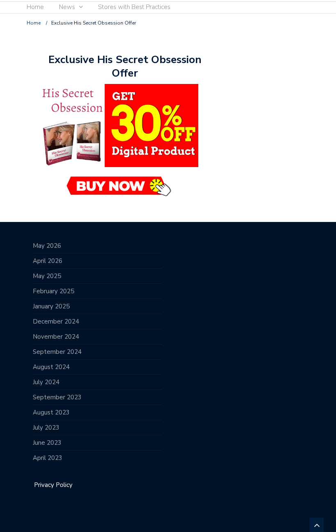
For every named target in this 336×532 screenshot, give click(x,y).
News (67, 7)
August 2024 (51, 367)
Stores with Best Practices (134, 7)
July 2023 (46, 427)
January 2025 (51, 306)
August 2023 (51, 412)
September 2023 (57, 397)
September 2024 (57, 352)
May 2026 (47, 246)
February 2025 (53, 291)
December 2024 (56, 321)
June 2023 (47, 443)
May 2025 (47, 276)
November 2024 (56, 337)
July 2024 (46, 382)
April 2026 (47, 261)
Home (35, 7)
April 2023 (47, 458)
